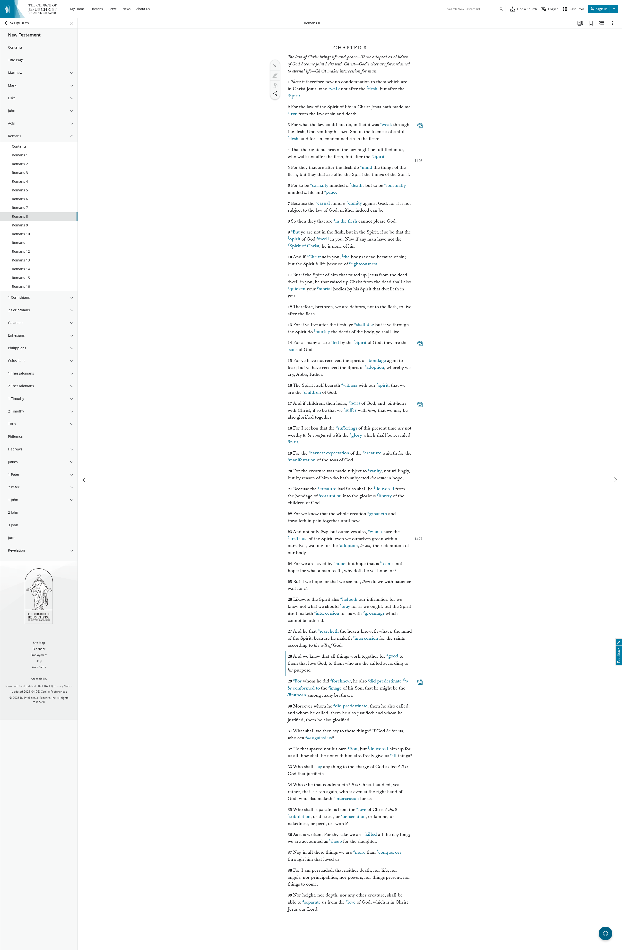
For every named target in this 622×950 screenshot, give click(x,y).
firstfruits (298, 539)
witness (350, 385)
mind (367, 167)
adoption (375, 368)
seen (385, 564)
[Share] (275, 93)
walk (335, 89)
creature (372, 453)
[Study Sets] (580, 23)
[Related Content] (601, 23)
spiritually (396, 185)
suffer (351, 410)
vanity (375, 471)
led (336, 343)
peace (331, 192)
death (357, 185)
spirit (383, 385)
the (346, 257)
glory (356, 435)
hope (340, 564)
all (394, 756)
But (296, 232)
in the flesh (346, 221)
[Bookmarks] (591, 23)
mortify (322, 332)
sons (293, 350)
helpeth (349, 599)
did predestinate (385, 681)
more (360, 852)
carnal (323, 203)
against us (319, 738)
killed (371, 835)
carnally (320, 185)
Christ (314, 257)
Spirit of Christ (304, 246)
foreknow (341, 681)
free (293, 114)
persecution (354, 817)
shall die (364, 325)
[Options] (612, 23)
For (298, 681)
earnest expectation (330, 453)
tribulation (300, 817)
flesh (372, 89)
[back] (6, 23)
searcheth (329, 631)
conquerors (389, 852)
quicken (297, 289)
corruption (331, 496)
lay (319, 767)
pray (345, 606)
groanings (374, 613)
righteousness (363, 264)
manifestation (302, 460)
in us (293, 442)
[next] (615, 480)
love (362, 810)
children (312, 392)
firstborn (297, 695)
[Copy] (275, 86)
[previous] (84, 480)
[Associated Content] (420, 126)
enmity (355, 203)
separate (312, 902)
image (336, 688)
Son (353, 749)
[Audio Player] (605, 933)
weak (387, 125)
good (393, 656)
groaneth (378, 514)
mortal (325, 289)
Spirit (294, 96)
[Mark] (275, 76)
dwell (323, 239)
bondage (377, 361)
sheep (336, 841)
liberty (385, 496)
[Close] (275, 66)
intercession (327, 613)
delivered (384, 489)
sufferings (347, 428)
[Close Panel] (72, 23)
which (376, 532)
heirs (355, 403)
